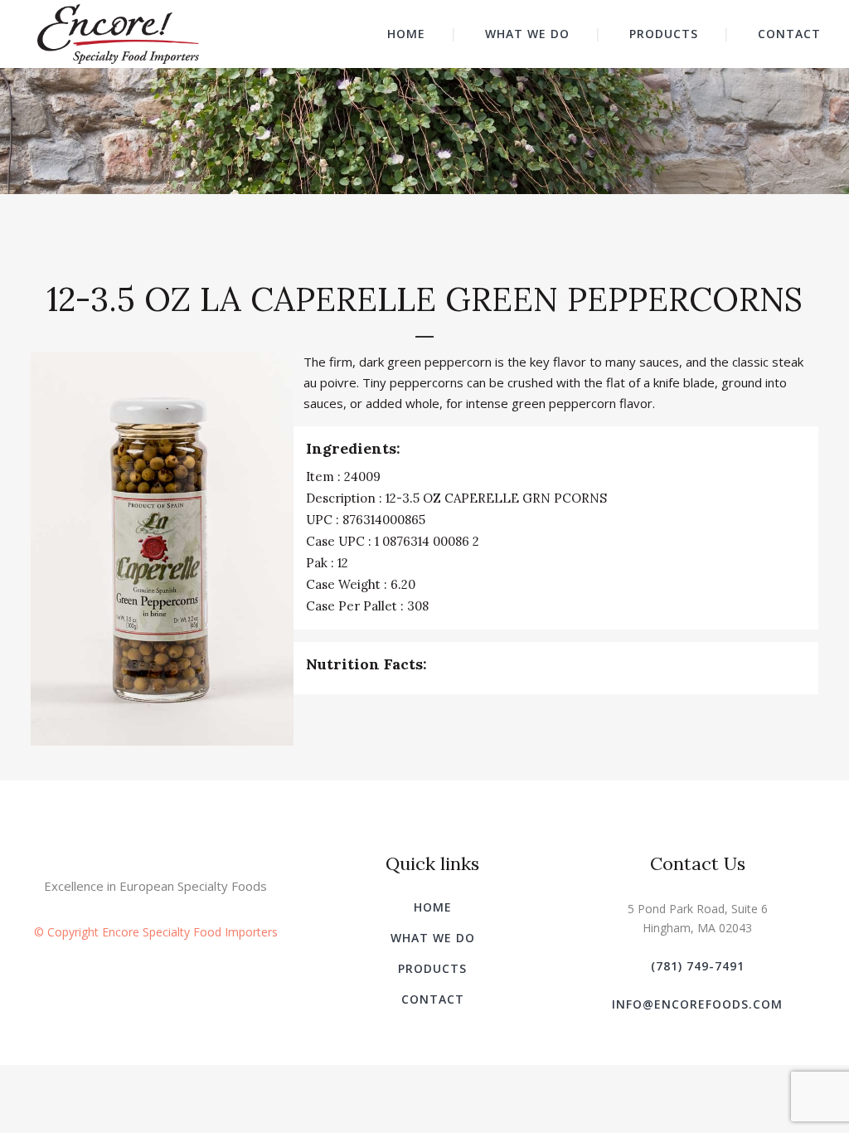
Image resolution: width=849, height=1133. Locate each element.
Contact (432, 999)
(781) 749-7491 (698, 966)
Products (432, 968)
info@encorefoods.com (697, 1004)
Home (433, 907)
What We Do (433, 938)
